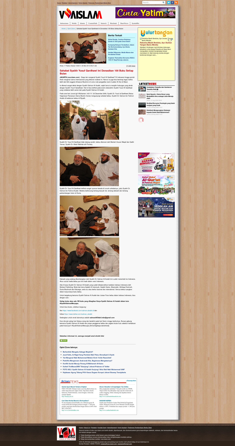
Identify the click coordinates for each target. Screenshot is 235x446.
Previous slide (168, 40)
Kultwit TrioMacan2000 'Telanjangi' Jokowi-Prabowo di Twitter (86, 366)
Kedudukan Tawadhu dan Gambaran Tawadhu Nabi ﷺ (159, 88)
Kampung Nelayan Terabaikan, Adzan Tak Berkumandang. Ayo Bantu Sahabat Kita (121, 47)
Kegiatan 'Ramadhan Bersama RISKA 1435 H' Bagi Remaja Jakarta (121, 59)
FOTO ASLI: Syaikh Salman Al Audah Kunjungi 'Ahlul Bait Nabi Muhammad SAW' (94, 369)
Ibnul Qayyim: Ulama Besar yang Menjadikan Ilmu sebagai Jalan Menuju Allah (160, 96)
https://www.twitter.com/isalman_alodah (78, 314)
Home (59, 3)
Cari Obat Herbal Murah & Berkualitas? (75, 400)
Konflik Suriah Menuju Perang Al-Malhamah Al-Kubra (83, 363)
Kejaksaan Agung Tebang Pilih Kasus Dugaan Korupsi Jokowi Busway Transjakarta (94, 372)
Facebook (172, 2)
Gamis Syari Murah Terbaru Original (74, 387)
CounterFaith (92, 23)
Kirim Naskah (83, 3)
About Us (87, 427)
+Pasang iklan (131, 380)
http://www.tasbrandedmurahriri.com (110, 396)
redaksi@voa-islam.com (109, 444)
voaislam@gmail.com (125, 444)
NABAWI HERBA (105, 400)
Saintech (103, 23)
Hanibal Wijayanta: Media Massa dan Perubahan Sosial (121, 53)
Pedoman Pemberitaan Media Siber (99, 3)
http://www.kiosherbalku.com (70, 410)
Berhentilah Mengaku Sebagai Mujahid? (78, 352)
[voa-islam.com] (81, 14)
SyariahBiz (135, 23)
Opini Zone (71, 28)
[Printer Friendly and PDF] (63, 340)
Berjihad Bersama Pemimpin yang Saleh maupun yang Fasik (161, 104)
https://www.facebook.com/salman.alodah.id (78, 310)
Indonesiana (64, 23)
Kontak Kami (102, 427)
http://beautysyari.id (67, 396)
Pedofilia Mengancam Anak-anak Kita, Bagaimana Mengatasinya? (87, 360)
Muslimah (113, 23)
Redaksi (64, 3)
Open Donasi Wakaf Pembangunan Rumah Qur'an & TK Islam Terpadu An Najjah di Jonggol (155, 46)
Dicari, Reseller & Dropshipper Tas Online (114, 387)
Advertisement (73, 3)
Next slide (171, 40)
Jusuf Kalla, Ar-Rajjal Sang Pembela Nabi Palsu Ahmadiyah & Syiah (88, 355)
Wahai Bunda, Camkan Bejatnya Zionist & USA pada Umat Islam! (119, 40)
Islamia (82, 23)
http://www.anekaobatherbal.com (109, 410)
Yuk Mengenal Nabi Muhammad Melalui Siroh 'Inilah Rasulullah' (87, 358)
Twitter (169, 2)
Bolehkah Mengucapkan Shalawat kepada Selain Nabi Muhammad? (158, 111)
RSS (176, 2)
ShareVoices (124, 23)
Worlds (74, 23)
